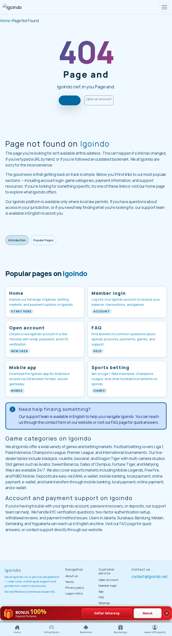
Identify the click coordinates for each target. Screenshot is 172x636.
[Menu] (164, 7)
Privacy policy (74, 588)
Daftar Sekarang (107, 613)
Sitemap (104, 603)
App (101, 591)
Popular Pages (43, 240)
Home (5, 20)
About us (71, 576)
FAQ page (128, 523)
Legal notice (74, 593)
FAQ (101, 597)
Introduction (17, 240)
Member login (108, 586)
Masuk (148, 613)
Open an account (99, 99)
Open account (108, 580)
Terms (69, 582)
